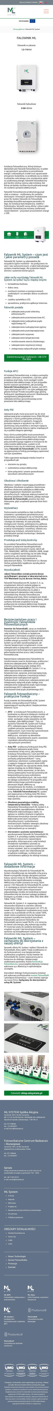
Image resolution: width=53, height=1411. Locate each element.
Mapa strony (37, 1403)
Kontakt (12, 1267)
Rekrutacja (12, 1203)
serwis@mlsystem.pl (16, 1179)
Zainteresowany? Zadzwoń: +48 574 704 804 (26, 358)
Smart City (12, 1236)
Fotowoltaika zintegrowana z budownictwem (14, 1297)
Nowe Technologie (17, 1256)
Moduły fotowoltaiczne (16, 1233)
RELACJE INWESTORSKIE (29, 2)
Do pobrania (12, 1214)
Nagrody (11, 1199)
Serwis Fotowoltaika (17, 1260)
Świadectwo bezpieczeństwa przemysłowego (24, 1210)
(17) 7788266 (11, 1124)
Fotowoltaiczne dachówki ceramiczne (13, 1343)
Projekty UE (12, 1206)
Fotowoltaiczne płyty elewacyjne (35, 1319)
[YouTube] (28, 1407)
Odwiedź (26, 1093)
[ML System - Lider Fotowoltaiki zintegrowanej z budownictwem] (11, 11)
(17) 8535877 (12, 1126)
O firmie (11, 1196)
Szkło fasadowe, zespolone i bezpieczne (38, 1297)
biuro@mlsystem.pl (16, 1128)
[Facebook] (25, 1407)
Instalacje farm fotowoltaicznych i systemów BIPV (14, 1320)
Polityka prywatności (15, 1217)
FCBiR (10, 1240)
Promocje (12, 1263)
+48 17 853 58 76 (13, 1177)
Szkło (10, 1244)
